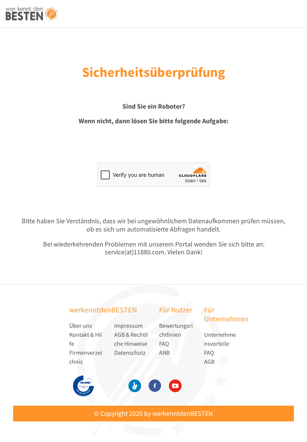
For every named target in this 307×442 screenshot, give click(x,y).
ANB (164, 352)
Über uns (80, 325)
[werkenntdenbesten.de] (32, 14)
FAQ (164, 343)
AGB (209, 361)
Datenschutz (130, 352)
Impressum (128, 325)
